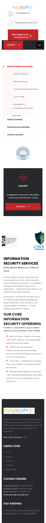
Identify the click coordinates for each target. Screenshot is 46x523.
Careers (9, 457)
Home (8, 452)
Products (9, 461)
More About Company (13, 437)
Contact (11, 45)
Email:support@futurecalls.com (16, 495)
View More (20, 207)
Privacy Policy (11, 469)
